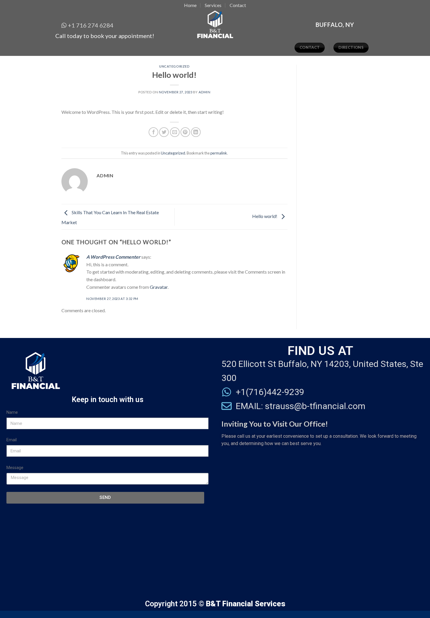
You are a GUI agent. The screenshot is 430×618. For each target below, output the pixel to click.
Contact (238, 5)
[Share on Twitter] (164, 132)
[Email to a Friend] (175, 132)
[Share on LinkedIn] (196, 132)
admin (205, 92)
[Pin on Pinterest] (185, 132)
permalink (218, 153)
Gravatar (159, 287)
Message (14, 467)
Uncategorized (174, 66)
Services (213, 5)
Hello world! (265, 216)
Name (12, 412)
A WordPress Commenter (113, 257)
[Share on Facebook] (153, 132)
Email (11, 439)
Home (190, 5)
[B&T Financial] (215, 25)
